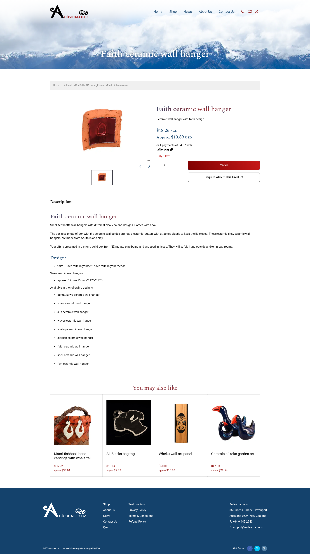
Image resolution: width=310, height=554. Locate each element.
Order (224, 165)
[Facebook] (250, 548)
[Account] (257, 12)
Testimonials (136, 504)
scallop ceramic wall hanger (75, 329)
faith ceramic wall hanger (73, 346)
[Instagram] (264, 548)
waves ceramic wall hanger (74, 320)
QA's (106, 527)
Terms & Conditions (140, 516)
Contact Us (226, 12)
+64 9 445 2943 (243, 521)
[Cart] (243, 12)
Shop (173, 12)
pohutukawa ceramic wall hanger (78, 294)
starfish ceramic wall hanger (75, 338)
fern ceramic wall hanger (73, 363)
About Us (205, 12)
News (188, 12)
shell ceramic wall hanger (73, 355)
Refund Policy (137, 521)
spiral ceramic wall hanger (74, 303)
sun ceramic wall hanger (72, 312)
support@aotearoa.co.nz (248, 527)
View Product (76, 420)
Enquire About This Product (224, 175)
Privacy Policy (137, 510)
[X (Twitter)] (257, 548)
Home (158, 12)
